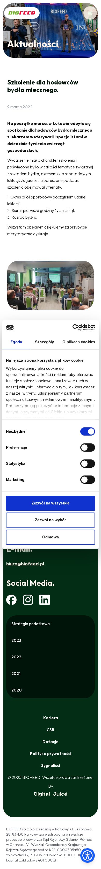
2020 (16, 690)
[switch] (87, 447)
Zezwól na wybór (50, 520)
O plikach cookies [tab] (78, 342)
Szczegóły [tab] (44, 342)
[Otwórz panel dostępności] (87, 855)
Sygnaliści (50, 765)
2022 (16, 656)
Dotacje (50, 741)
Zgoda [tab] (16, 342)
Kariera (50, 717)
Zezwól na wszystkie (50, 503)
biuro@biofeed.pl (25, 564)
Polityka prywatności (50, 753)
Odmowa (50, 537)
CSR (50, 729)
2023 (16, 640)
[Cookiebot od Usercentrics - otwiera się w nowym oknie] (72, 327)
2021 (15, 673)
